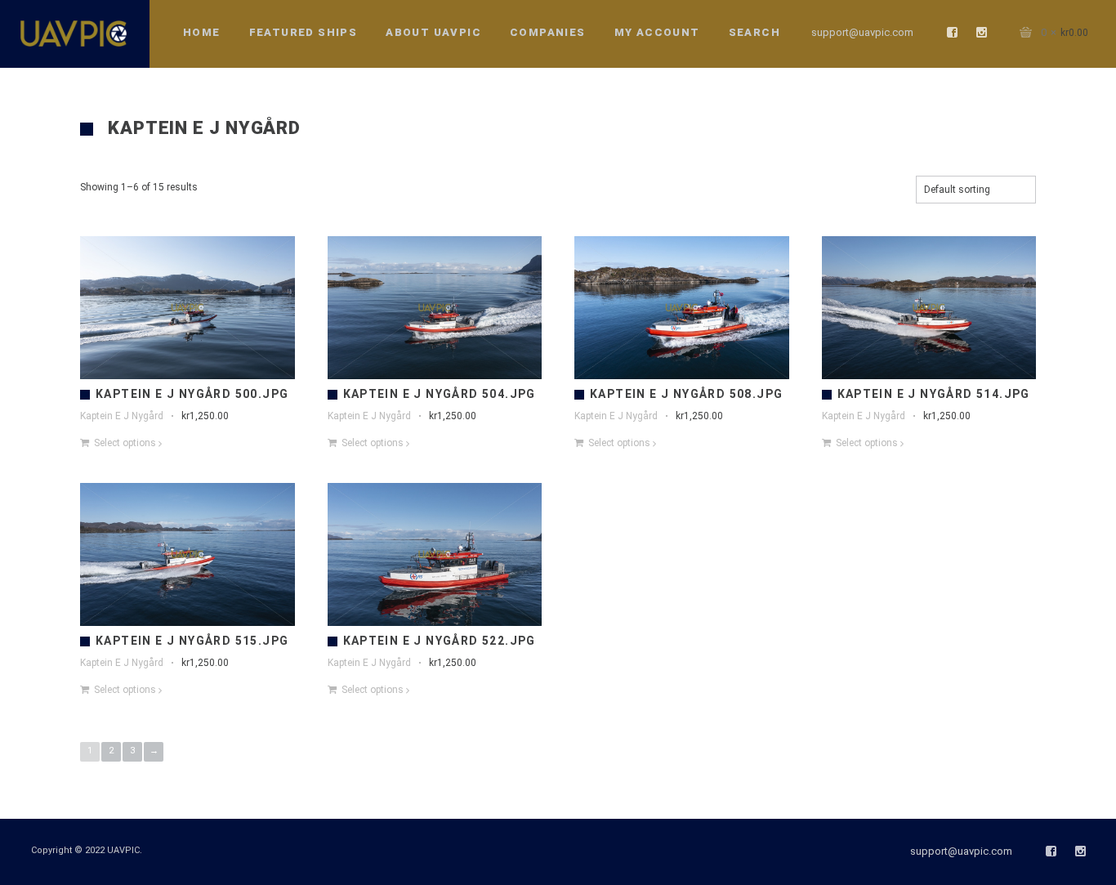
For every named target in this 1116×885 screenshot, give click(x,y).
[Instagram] (982, 33)
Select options (125, 443)
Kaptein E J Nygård (121, 416)
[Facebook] (952, 33)
